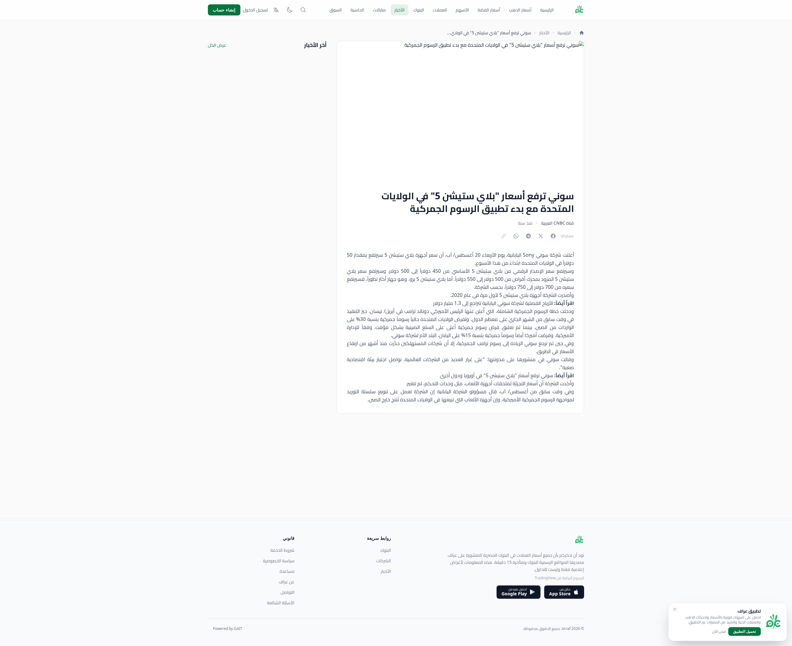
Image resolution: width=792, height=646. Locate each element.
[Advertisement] (398, 476)
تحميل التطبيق (744, 631)
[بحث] (303, 9)
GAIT (238, 628)
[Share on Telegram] (528, 236)
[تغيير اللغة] (276, 9)
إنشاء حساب (224, 10)
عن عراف (287, 582)
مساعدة (287, 571)
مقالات (379, 10)
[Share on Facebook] (553, 236)
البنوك (418, 10)
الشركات (383, 561)
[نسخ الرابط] (504, 236)
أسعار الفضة (489, 10)
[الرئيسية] (581, 32)
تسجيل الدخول (255, 10)
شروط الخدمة (282, 550)
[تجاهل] (674, 609)
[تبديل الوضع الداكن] (289, 9)
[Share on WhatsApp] (516, 236)
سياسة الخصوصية (279, 561)
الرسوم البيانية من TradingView (559, 577)
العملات (440, 10)
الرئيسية (547, 10)
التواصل (288, 592)
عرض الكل (217, 45)
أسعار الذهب (520, 10)
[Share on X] (541, 236)
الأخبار (399, 10)
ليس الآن (719, 631)
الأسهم (462, 10)
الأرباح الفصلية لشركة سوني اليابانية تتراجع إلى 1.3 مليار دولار (493, 303)
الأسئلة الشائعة (281, 603)
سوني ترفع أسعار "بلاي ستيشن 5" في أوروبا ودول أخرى (496, 375)
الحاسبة (357, 10)
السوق (335, 10)
